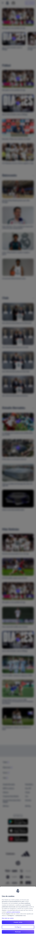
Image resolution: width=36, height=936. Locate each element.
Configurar (18, 927)
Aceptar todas (18, 922)
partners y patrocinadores (13, 912)
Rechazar (18, 932)
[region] (18, 911)
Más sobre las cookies (8, 918)
